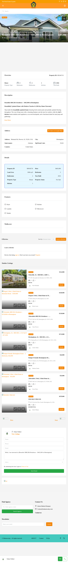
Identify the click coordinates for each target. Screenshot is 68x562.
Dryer (8, 204)
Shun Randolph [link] (35, 285)
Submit (49, 524)
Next (56, 420)
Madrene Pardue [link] (35, 368)
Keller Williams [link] (35, 410)
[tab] (59, 19)
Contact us (38, 512)
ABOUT (33, 538)
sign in (17, 255)
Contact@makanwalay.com (45, 509)
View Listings (16, 434)
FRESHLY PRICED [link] (34, 399)
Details (61, 285)
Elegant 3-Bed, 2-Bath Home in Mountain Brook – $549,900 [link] (46, 295)
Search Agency (17, 511)
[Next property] (62, 420)
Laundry (9, 209)
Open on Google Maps (56, 130)
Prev (11, 420)
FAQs (48, 538)
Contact (41, 538)
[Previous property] (5, 420)
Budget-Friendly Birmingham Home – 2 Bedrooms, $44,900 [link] (46, 358)
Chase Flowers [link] (35, 327)
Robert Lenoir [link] (35, 306)
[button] (34, 28)
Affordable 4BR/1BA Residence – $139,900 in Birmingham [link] (46, 316)
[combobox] (48, 239)
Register (38, 255)
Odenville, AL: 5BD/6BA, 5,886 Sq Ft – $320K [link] (42, 275)
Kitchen (39, 204)
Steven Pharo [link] (35, 389)
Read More (8, 120)
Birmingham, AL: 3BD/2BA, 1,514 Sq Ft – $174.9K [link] (43, 337)
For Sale (31, 272)
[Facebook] (61, 538)
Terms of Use (25, 466)
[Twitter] (64, 538)
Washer (9, 213)
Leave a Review (60, 239)
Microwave (40, 209)
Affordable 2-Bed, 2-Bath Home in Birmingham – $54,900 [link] (45, 378)
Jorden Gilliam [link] (35, 347)
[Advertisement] (34, 55)
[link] (14, 279)
